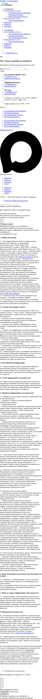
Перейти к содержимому (9, 1)
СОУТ (6, 184)
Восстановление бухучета (18, 17)
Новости (7, 24)
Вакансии (8, 22)
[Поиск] (26, 69)
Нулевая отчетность (16, 15)
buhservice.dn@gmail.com (24, 633)
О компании (8, 9)
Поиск (2, 69)
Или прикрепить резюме (9, 689)
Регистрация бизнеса (16, 20)
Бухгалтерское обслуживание (19, 13)
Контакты (8, 26)
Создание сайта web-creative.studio (9, 204)
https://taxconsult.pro (26, 257)
